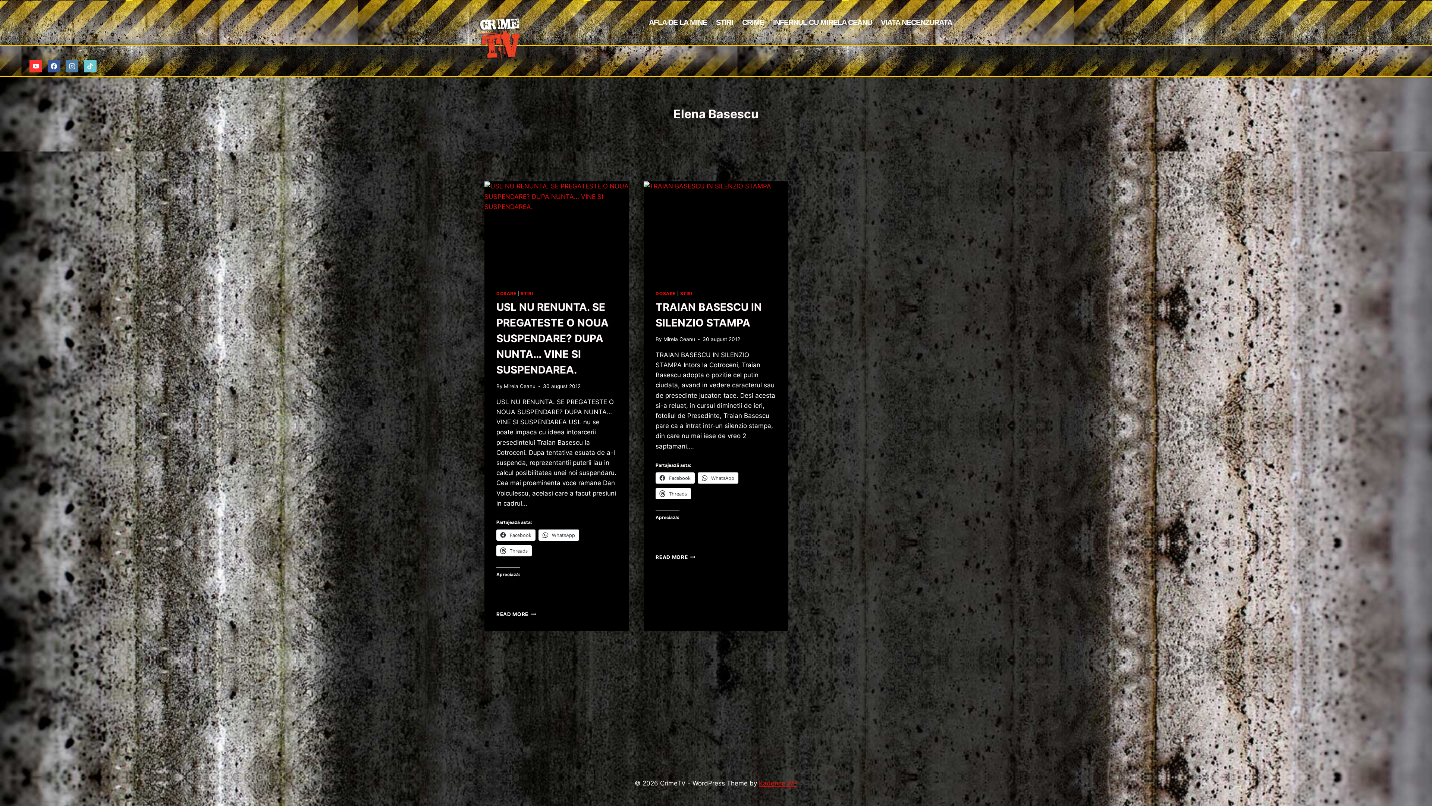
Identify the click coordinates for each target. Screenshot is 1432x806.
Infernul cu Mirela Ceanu (822, 22)
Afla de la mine (678, 22)
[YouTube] (35, 66)
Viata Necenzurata (916, 22)
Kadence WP (778, 783)
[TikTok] (90, 66)
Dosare (506, 293)
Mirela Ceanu (520, 386)
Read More (516, 614)
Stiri (724, 22)
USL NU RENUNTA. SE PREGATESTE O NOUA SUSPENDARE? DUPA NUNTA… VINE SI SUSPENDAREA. (552, 338)
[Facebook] (54, 66)
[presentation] (556, 229)
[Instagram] (72, 66)
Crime (753, 22)
